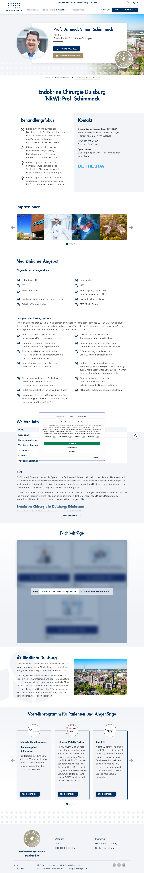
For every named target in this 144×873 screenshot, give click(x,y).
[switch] (69, 437)
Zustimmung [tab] (60, 416)
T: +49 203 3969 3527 (88, 141)
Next (131, 227)
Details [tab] (71, 416)
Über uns (105, 10)
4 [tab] (74, 244)
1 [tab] (67, 244)
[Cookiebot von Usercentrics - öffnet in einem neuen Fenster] (93, 457)
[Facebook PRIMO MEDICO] (119, 865)
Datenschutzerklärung (106, 843)
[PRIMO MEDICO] (14, 7)
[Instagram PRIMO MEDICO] (123, 865)
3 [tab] (72, 244)
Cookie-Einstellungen (105, 848)
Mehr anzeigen (70, 515)
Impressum (100, 839)
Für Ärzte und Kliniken (125, 10)
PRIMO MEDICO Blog (65, 848)
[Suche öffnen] (128, 2)
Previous (13, 227)
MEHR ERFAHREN (29, 794)
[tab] (72, 460)
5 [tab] (77, 244)
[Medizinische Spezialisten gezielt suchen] (135, 436)
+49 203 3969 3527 (68, 49)
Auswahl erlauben (72, 447)
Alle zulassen (72, 443)
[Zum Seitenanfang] (135, 868)
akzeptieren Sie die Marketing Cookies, (59, 591)
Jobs (57, 843)
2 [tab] (69, 244)
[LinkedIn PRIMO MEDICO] (114, 865)
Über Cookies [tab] (82, 416)
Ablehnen (72, 451)
